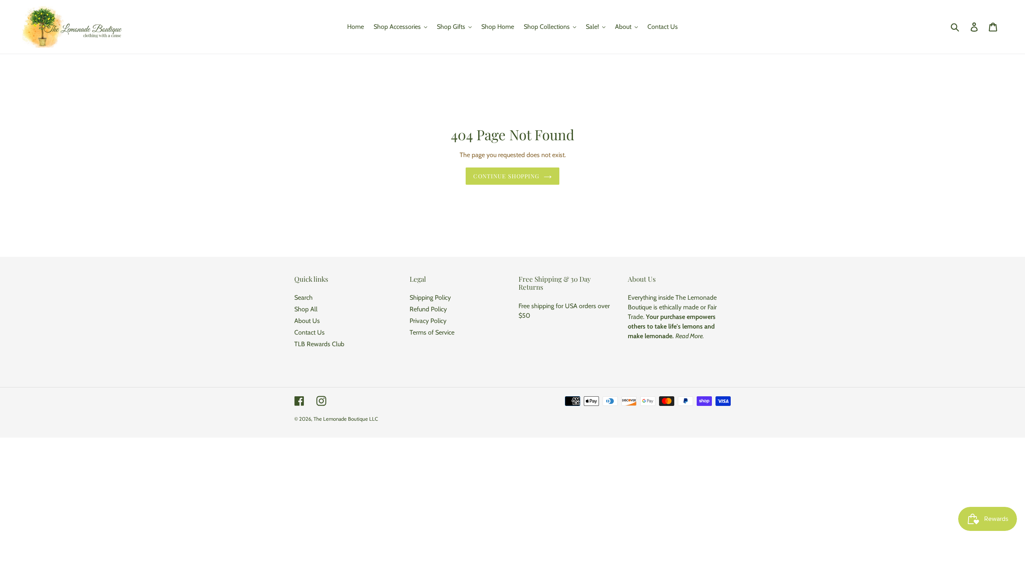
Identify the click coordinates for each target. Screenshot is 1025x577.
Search (303, 297)
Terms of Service (432, 332)
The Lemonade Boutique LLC (346, 419)
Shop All (306, 309)
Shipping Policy (430, 297)
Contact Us (309, 332)
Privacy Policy (428, 321)
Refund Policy (428, 309)
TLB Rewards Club (319, 344)
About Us (307, 321)
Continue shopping (506, 176)
